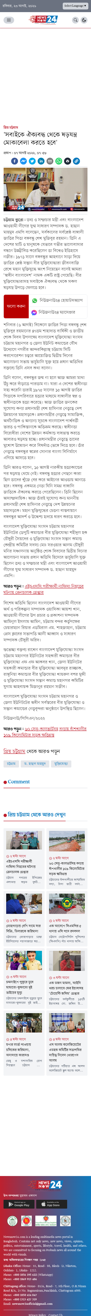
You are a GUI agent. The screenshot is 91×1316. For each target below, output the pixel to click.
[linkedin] (41, 161)
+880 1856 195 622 (25, 1275)
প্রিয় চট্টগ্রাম (11, 127)
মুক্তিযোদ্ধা (61, 764)
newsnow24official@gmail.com (32, 1304)
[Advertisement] (45, 75)
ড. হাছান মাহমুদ (35, 764)
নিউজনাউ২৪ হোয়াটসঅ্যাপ (61, 301)
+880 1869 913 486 (25, 1279)
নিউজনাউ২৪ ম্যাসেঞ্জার (57, 312)
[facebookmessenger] (23, 161)
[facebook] (14, 161)
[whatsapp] (58, 161)
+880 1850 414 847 (25, 1295)
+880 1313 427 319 (25, 1300)
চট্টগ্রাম (11, 764)
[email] (49, 161)
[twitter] (32, 161)
